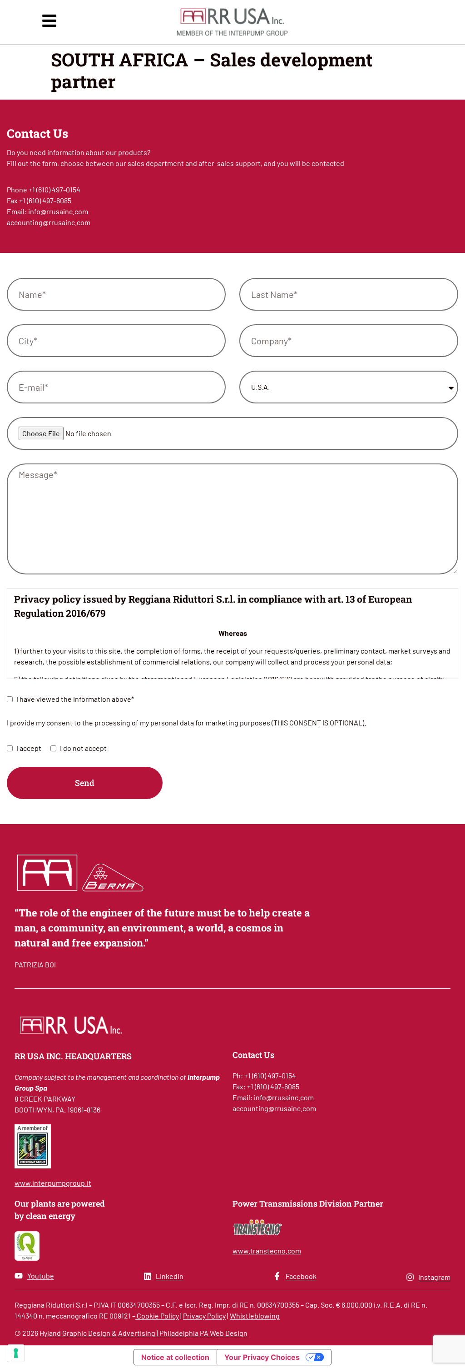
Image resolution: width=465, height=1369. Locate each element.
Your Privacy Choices (262, 1357)
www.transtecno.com (266, 1250)
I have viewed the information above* (75, 699)
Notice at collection (175, 1357)
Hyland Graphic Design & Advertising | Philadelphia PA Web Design (143, 1333)
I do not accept (83, 748)
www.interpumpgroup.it (53, 1182)
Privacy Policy (204, 1315)
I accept (28, 748)
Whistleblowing (255, 1315)
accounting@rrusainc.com (48, 222)
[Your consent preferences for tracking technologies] (16, 1353)
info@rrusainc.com (58, 211)
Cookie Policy (157, 1315)
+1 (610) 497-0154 (54, 189)
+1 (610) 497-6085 (45, 200)
